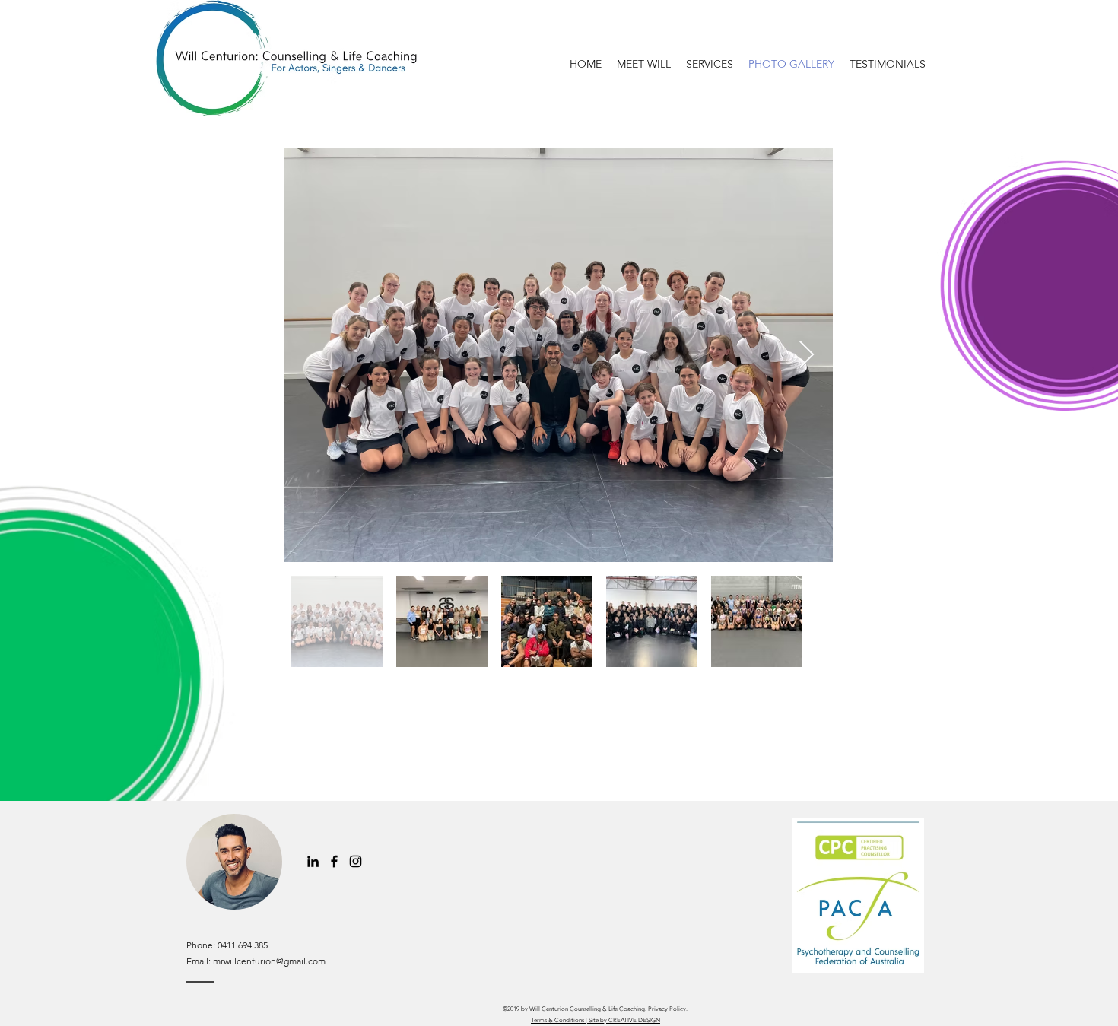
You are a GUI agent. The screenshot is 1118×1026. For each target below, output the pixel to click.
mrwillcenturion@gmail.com (269, 961)
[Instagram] (356, 861)
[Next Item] (806, 355)
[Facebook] (334, 861)
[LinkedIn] (313, 861)
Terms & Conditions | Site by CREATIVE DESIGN (595, 1020)
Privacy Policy (667, 1008)
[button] (709, 64)
